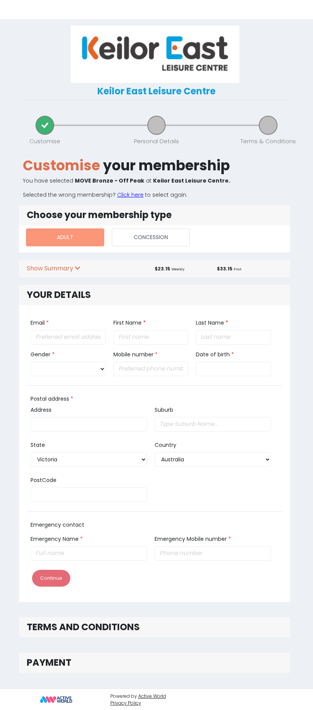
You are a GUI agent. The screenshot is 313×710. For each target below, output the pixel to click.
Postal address (50, 399)
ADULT (65, 237)
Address (41, 410)
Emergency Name (55, 539)
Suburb (164, 410)
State (38, 445)
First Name (129, 323)
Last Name (212, 323)
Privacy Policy (125, 703)
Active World (152, 696)
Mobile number (133, 354)
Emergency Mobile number (191, 539)
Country (165, 445)
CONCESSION (151, 237)
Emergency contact (57, 525)
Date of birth (213, 354)
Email (38, 323)
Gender (40, 354)
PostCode (43, 480)
